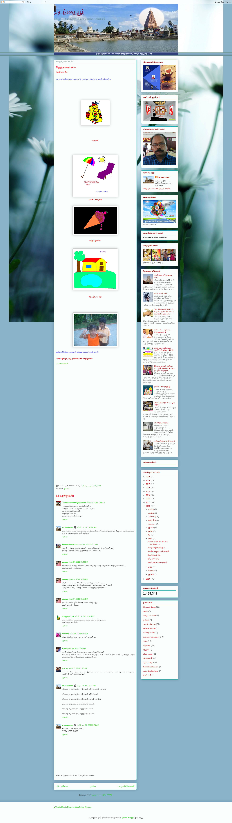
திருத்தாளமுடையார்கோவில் (158, 551)
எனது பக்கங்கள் (149, 615)
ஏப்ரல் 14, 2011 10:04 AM (87, 527)
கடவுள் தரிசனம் (149, 624)
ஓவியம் (66, 489)
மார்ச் (150, 567)
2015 (148, 491)
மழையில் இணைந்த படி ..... (158, 548)
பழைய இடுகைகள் (126, 786)
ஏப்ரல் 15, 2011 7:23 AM (78, 668)
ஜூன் (150, 531)
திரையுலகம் (147, 658)
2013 (148, 499)
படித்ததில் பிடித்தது (150, 671)
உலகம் (145, 611)
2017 (148, 484)
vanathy (65, 634)
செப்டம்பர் (152, 520)
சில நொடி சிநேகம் (161, 423)
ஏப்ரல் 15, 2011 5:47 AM (79, 634)
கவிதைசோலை (149, 632)
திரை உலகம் (147, 654)
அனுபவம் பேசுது (149, 607)
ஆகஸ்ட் (151, 524)
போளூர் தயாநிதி (68, 616)
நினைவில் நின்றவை (151, 667)
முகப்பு (93, 786)
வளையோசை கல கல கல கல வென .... (158, 543)
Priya (64, 649)
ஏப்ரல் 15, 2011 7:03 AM (76, 649)
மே (149, 535)
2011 (148, 506)
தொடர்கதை (148, 662)
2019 (148, 477)
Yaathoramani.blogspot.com (74, 503)
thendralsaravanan (70, 545)
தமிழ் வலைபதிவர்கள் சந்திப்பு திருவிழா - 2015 (163, 349)
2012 (148, 502)
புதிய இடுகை (62, 786)
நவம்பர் (151, 513)
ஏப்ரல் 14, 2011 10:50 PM (78, 579)
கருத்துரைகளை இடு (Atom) (101, 795)
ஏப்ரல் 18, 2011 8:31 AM (86, 686)
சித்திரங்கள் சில (66, 67)
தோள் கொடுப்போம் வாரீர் (157, 562)
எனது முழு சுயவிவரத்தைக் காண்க (157, 188)
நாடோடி (65, 668)
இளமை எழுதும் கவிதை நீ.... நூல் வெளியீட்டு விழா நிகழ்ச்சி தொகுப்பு (164, 368)
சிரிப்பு (145, 641)
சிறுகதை (147, 645)
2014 (148, 495)
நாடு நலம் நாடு (153, 559)
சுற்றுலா (146, 650)
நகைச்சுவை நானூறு (162, 386)
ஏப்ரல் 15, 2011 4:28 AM (84, 616)
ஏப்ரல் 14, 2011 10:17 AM (88, 545)
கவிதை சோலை (149, 628)
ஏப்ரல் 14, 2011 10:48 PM (78, 562)
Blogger (131, 818)
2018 (148, 480)
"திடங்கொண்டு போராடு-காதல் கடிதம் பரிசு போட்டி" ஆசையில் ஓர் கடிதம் (164, 311)
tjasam (124, 818)
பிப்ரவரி (151, 570)
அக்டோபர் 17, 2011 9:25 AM (88, 725)
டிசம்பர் (151, 509)
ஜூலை (151, 528)
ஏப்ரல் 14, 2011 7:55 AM (96, 503)
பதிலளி (65, 519)
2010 (148, 579)
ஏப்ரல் (150, 539)
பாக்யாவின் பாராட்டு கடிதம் (164, 441)
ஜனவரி (151, 574)
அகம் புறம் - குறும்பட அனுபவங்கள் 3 (162, 331)
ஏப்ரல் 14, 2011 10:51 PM (78, 599)
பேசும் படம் (147, 675)
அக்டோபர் (152, 517)
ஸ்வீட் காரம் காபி (160, 293)
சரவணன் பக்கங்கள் (151, 637)
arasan (65, 562)
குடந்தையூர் (69, 11)
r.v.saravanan (67, 527)
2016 (148, 488)
